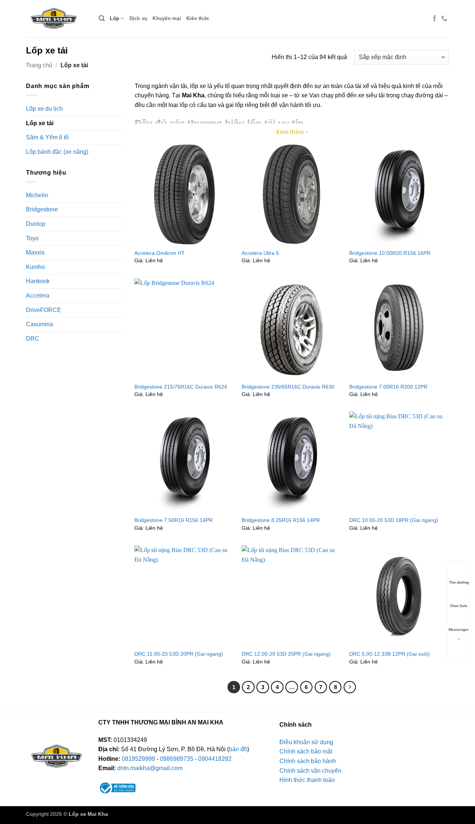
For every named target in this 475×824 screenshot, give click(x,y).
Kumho (35, 266)
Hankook (38, 281)
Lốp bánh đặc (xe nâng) (57, 152)
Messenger (459, 629)
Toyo (32, 238)
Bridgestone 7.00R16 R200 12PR (388, 387)
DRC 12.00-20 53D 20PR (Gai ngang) (286, 654)
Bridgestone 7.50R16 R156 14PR (173, 520)
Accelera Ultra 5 (260, 253)
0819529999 (138, 759)
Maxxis (35, 252)
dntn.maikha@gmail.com (150, 768)
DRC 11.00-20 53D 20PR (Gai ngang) (178, 654)
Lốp (114, 18)
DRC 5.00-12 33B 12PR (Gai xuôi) (389, 654)
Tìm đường (459, 582)
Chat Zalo (458, 606)
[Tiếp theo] (350, 687)
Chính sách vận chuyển (310, 771)
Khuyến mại (167, 18)
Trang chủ (39, 65)
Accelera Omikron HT (159, 253)
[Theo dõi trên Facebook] (435, 18)
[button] (102, 18)
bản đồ (238, 749)
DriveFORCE (43, 309)
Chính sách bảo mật (305, 751)
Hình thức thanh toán (307, 780)
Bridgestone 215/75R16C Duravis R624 (180, 387)
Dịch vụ (139, 18)
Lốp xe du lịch (44, 109)
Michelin (37, 195)
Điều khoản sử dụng (306, 742)
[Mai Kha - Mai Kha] (57, 18)
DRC (32, 338)
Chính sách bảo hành (307, 761)
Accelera (37, 295)
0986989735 (176, 759)
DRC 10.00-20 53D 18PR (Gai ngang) (393, 520)
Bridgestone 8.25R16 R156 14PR (281, 520)
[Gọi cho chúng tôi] (444, 18)
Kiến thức (197, 18)
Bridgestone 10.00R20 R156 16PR (389, 253)
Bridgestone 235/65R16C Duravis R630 (288, 387)
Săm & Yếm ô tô (47, 137)
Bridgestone (42, 209)
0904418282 (215, 759)
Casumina (39, 324)
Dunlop (35, 224)
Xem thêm (290, 132)
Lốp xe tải (39, 123)
